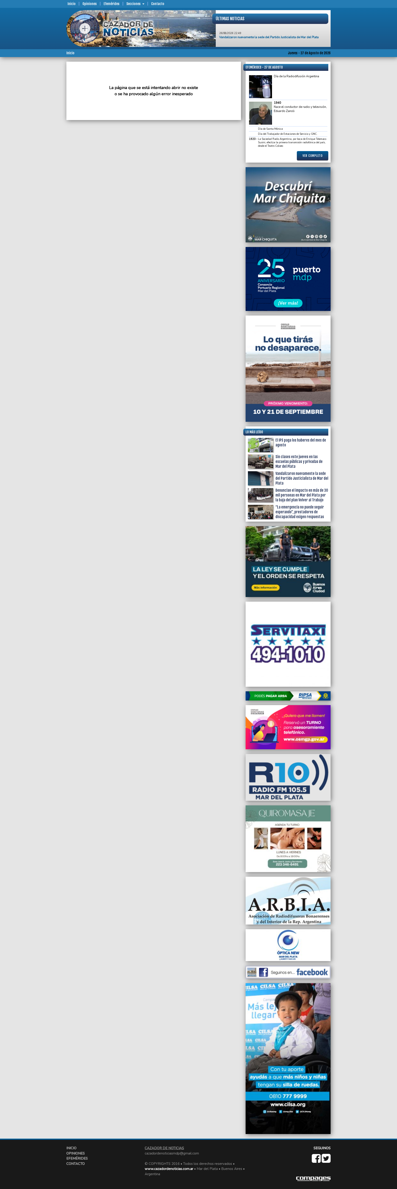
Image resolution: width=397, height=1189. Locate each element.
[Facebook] (317, 1161)
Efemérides (111, 4)
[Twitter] (326, 1161)
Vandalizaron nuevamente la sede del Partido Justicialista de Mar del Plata (301, 478)
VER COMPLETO (313, 156)
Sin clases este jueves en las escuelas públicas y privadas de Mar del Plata (299, 461)
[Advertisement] (48, 131)
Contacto (157, 4)
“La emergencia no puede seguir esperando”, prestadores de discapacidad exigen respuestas (299, 512)
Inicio (72, 4)
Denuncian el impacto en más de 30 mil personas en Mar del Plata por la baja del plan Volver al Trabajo (301, 495)
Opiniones (89, 4)
